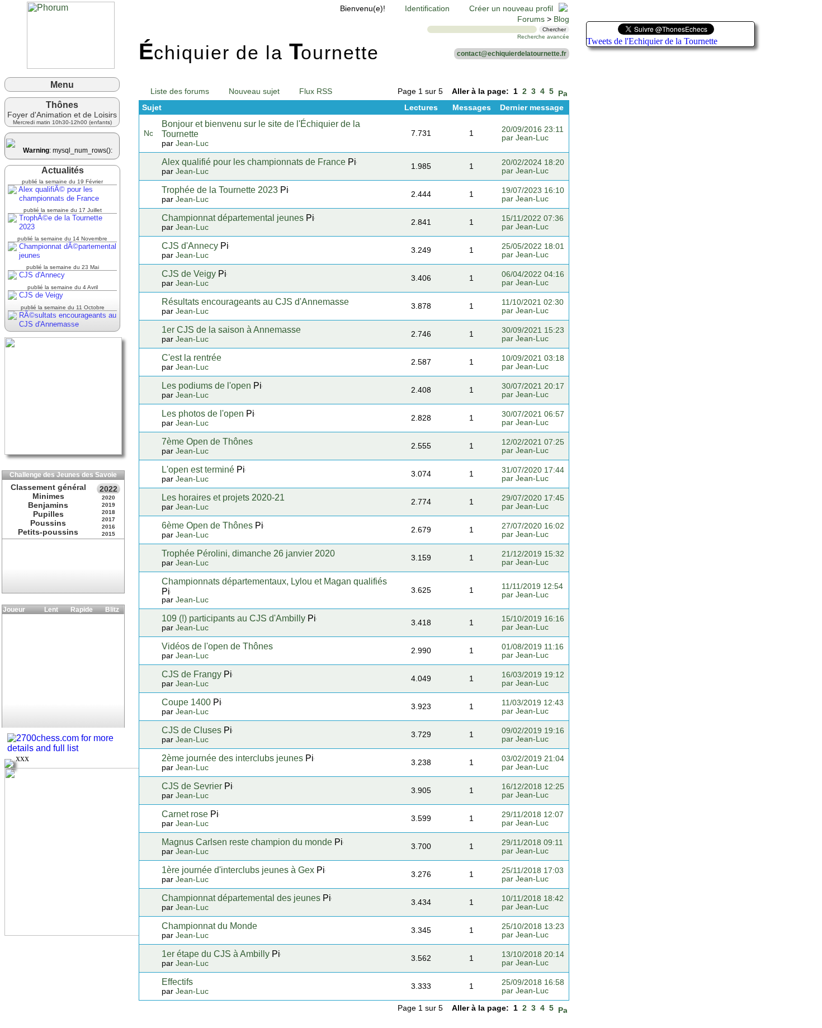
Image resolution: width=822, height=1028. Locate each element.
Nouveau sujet (254, 91)
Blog (561, 19)
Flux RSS (315, 91)
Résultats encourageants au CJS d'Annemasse (255, 301)
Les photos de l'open (203, 413)
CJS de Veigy (40, 295)
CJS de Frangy (191, 674)
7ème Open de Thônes (207, 441)
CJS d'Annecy (41, 275)
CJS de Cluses (191, 730)
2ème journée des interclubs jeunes (232, 758)
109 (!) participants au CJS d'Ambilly (233, 618)
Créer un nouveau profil (511, 8)
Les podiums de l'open (206, 385)
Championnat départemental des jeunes (241, 898)
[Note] (148, 133)
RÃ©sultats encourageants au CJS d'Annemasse (66, 319)
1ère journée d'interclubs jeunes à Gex (238, 870)
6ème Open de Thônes (207, 525)
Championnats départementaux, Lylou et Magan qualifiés (274, 581)
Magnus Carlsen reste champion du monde (247, 842)
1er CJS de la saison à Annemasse (231, 329)
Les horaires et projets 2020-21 (223, 497)
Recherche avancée (543, 37)
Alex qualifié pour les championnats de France (254, 162)
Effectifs (177, 982)
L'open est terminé (198, 469)
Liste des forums (179, 91)
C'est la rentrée (191, 357)
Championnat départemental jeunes (233, 218)
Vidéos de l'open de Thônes (217, 646)
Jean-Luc (192, 143)
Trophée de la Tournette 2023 (220, 190)
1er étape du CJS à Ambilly (216, 954)
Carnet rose (185, 814)
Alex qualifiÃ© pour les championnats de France (58, 193)
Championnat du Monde (209, 926)
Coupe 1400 (186, 702)
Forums (531, 19)
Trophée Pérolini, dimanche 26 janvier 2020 (248, 553)
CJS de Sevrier (192, 786)
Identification (427, 8)
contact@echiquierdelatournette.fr (511, 54)
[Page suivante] (562, 91)
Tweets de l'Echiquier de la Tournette (652, 41)
